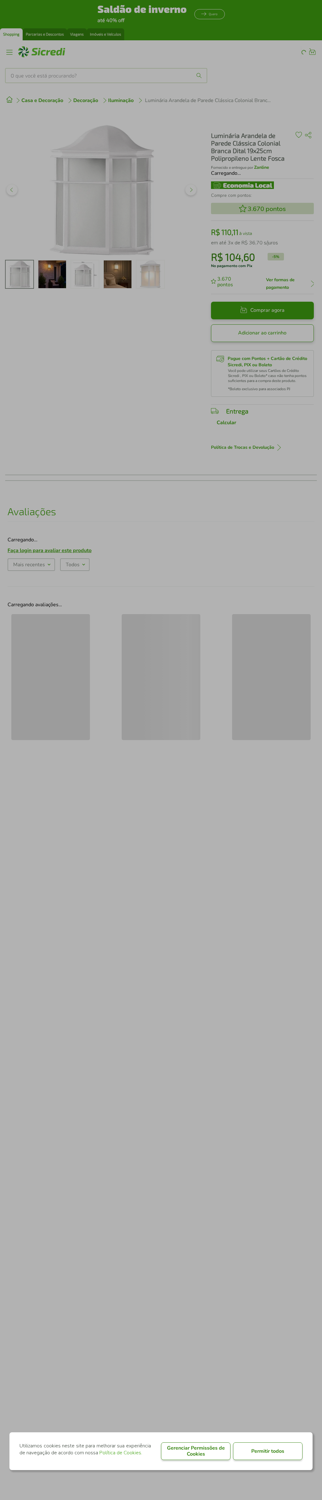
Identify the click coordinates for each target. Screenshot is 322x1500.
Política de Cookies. (120, 1452)
